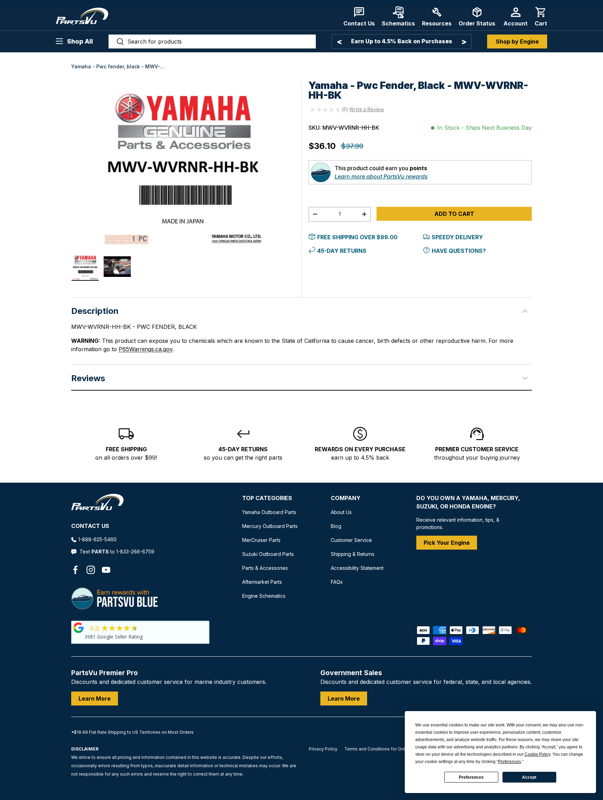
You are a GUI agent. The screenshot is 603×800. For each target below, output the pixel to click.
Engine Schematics (263, 596)
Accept (529, 777)
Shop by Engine (517, 41)
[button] (541, 16)
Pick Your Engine (447, 542)
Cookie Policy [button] (537, 754)
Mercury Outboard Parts (270, 526)
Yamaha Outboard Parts (269, 512)
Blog (336, 526)
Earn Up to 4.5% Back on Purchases (401, 41)
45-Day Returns (341, 250)
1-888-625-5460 (97, 539)
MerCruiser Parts (261, 540)
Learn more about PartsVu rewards (381, 176)
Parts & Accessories (265, 568)
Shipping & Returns (352, 554)
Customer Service (351, 540)
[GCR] (78, 627)
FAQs (337, 582)
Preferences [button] (509, 761)
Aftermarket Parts (262, 582)
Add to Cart (454, 213)
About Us (341, 512)
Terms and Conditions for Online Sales (384, 749)
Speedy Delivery (457, 237)
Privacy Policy (323, 749)
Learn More (95, 698)
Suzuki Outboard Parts (268, 554)
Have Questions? (459, 250)
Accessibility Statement (357, 568)
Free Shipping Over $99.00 (357, 237)
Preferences (471, 777)
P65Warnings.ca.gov (145, 349)
